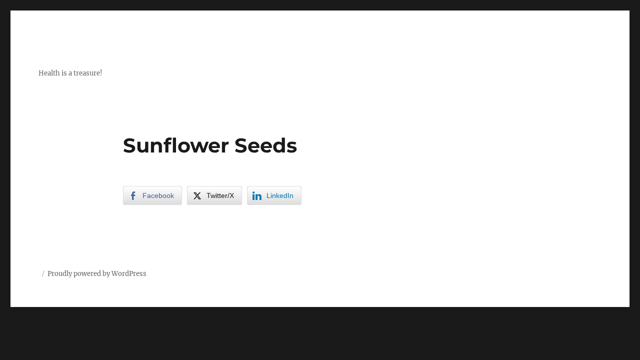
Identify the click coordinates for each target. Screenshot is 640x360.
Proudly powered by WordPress (97, 274)
